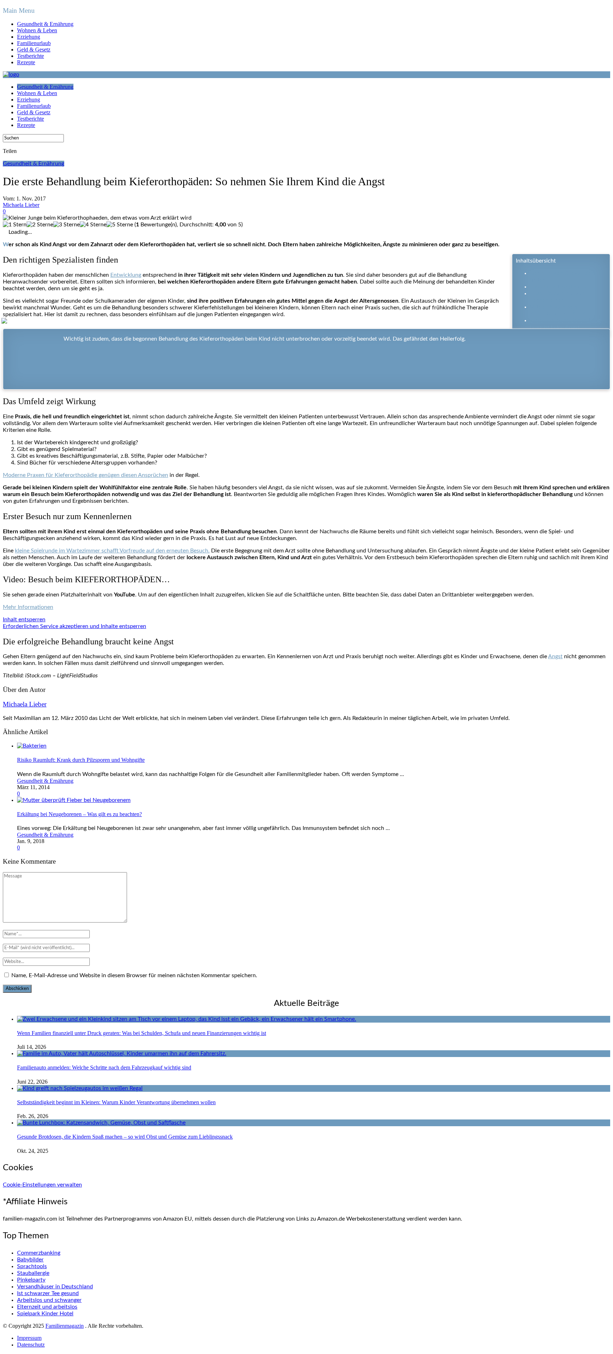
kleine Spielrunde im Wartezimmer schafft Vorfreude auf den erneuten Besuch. (112, 551)
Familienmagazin (64, 1326)
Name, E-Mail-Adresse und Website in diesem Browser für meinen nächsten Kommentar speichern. (134, 975)
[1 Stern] (15, 224)
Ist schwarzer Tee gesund (48, 1293)
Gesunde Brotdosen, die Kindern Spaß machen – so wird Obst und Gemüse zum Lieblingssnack (125, 1137)
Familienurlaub (34, 43)
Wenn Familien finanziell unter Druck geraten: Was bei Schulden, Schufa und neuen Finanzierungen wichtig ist (141, 1033)
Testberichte (30, 56)
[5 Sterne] (119, 224)
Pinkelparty (31, 1280)
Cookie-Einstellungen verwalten (42, 1185)
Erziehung (28, 37)
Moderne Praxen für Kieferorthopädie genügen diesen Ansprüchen (85, 475)
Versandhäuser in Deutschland (55, 1286)
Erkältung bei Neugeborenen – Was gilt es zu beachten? (79, 814)
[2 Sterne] (40, 224)
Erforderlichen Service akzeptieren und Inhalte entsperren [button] (74, 626)
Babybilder (30, 1259)
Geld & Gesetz (33, 49)
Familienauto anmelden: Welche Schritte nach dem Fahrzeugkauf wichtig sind (104, 1067)
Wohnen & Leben (37, 30)
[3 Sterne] (66, 224)
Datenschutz (31, 1345)
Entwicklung (125, 275)
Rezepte (26, 62)
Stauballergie (33, 1273)
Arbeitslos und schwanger (49, 1300)
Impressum (29, 1338)
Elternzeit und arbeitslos (47, 1307)
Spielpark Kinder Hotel (45, 1313)
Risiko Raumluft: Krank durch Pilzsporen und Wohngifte (81, 760)
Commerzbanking (38, 1253)
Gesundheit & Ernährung (45, 24)
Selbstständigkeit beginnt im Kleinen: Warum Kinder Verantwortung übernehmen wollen (116, 1102)
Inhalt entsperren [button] (24, 619)
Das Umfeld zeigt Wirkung (563, 287)
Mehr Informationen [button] (28, 607)
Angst (555, 656)
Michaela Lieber (21, 205)
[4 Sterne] (93, 224)
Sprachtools (32, 1266)
